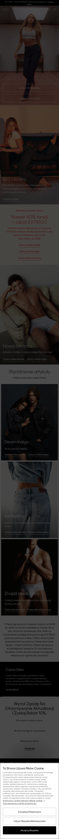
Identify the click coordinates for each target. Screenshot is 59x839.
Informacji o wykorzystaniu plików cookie (22, 800)
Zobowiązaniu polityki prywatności (19, 803)
